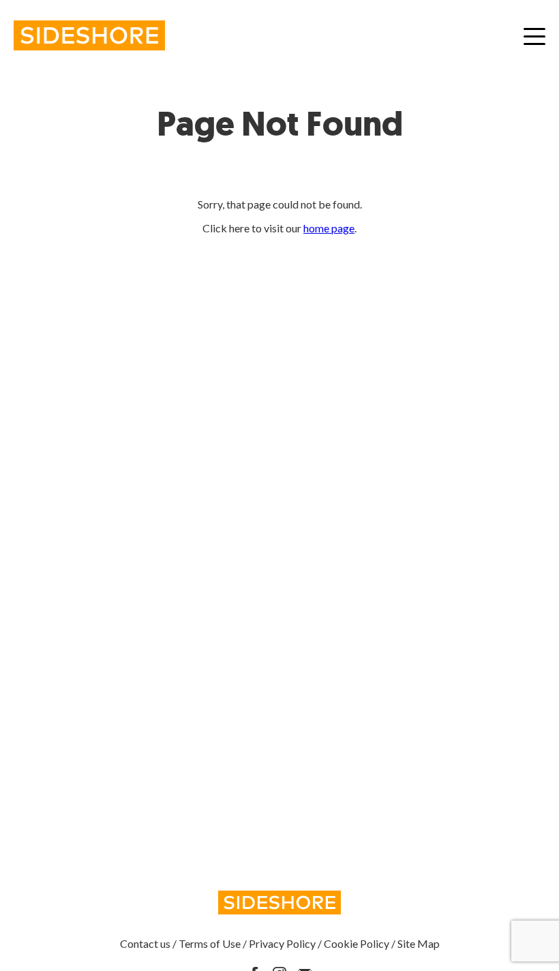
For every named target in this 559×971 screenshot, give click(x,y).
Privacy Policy (282, 943)
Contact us (145, 943)
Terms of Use (210, 943)
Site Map (418, 943)
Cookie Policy (356, 943)
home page (328, 227)
